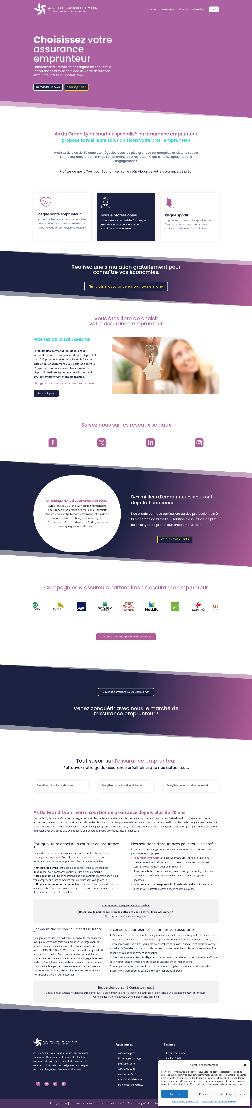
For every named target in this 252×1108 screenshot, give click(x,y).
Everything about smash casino (55, 785)
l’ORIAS (80, 958)
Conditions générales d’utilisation (146, 1103)
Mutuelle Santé (126, 1063)
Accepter (175, 1094)
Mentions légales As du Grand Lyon (219, 1101)
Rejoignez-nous (58, 1103)
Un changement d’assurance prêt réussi (77, 500)
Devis (214, 9)
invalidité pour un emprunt (150, 939)
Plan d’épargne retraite (130, 1084)
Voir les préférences (233, 1094)
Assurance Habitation (130, 1079)
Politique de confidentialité (185, 1101)
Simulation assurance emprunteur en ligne (126, 286)
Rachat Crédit (173, 1058)
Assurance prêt (126, 1053)
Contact (153, 9)
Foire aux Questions (81, 1103)
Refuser (203, 1094)
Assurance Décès (127, 1074)
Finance (183, 9)
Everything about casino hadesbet (187, 785)
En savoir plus (46, 393)
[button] (245, 1065)
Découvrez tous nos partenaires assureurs (126, 636)
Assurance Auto (127, 1069)
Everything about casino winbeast (122, 785)
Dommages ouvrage (129, 1058)
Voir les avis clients (175, 539)
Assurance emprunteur (148, 857)
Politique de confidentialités (110, 1103)
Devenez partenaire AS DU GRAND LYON (126, 692)
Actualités (198, 9)
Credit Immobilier (175, 1053)
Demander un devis (48, 87)
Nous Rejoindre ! (76, 87)
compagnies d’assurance (47, 857)
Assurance (168, 9)
